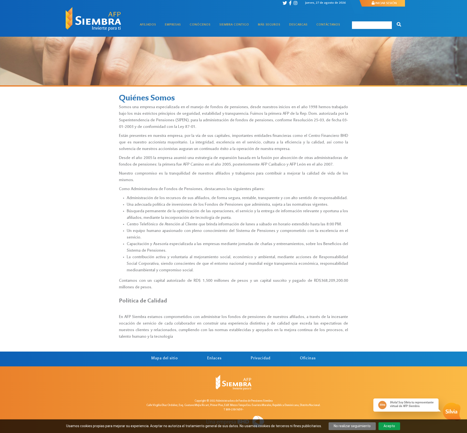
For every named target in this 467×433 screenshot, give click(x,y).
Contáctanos (328, 25)
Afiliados (148, 25)
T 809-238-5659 (233, 409)
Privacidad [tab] (260, 358)
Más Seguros (269, 25)
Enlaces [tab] (214, 358)
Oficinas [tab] (308, 358)
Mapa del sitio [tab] (164, 358)
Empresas (173, 25)
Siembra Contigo (234, 25)
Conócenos (200, 25)
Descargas (298, 25)
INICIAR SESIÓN (386, 3)
